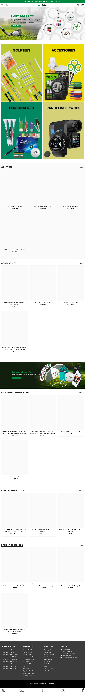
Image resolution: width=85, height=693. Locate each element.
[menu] (2, 5)
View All (81, 167)
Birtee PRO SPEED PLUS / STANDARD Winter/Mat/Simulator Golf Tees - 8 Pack (42, 432)
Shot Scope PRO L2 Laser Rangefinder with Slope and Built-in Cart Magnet (70, 585)
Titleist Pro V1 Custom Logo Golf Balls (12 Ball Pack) (71, 530)
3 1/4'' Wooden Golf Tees (70, 206)
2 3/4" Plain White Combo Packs (42, 302)
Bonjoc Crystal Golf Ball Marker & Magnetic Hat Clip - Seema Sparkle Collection (14, 348)
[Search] (7, 5)
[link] (42, 23)
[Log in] (78, 5)
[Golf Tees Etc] (21, 73)
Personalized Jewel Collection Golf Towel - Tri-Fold (42, 530)
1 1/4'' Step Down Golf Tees (14, 206)
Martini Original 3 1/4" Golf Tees (70, 431)
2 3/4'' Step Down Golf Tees (42, 206)
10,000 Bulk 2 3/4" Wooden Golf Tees (14, 250)
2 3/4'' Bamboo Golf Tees (14, 477)
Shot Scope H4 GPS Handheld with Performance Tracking (14, 630)
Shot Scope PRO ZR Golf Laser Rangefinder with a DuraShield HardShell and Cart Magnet (14, 585)
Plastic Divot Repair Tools (70, 302)
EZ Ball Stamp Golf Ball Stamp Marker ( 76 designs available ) (14, 303)
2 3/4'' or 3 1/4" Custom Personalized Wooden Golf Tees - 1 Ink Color (14, 530)
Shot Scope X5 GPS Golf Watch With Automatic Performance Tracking (42, 585)
